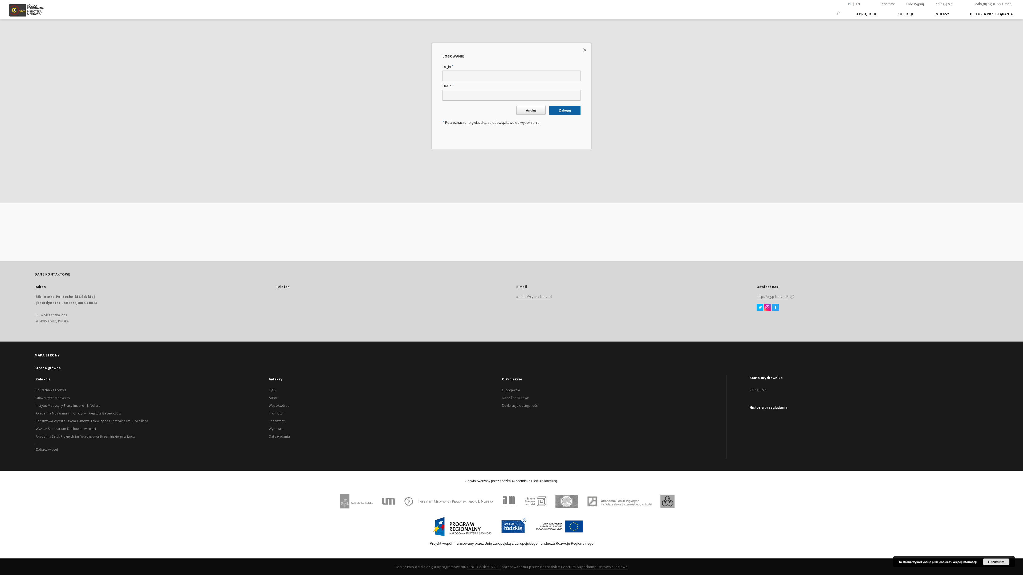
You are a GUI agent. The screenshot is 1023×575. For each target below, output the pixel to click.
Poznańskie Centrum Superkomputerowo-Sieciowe (584, 567)
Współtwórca (279, 405)
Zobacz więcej (47, 449)
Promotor (276, 413)
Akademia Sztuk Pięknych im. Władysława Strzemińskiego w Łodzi (86, 436)
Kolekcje (906, 14)
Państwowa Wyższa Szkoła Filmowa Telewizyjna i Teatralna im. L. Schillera (92, 421)
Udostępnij (915, 4)
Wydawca (276, 428)
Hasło (448, 86)
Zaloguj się (944, 4)
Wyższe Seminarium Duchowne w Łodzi (66, 428)
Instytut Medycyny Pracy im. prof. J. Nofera (68, 405)
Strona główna (48, 368)
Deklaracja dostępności (520, 405)
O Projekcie (866, 14)
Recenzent (277, 421)
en (858, 4)
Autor (273, 398)
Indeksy (942, 14)
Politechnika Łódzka (51, 390)
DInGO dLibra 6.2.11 (484, 567)
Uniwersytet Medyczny (53, 398)
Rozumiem (996, 561)
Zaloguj (565, 110)
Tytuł (272, 390)
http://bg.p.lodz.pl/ (772, 296)
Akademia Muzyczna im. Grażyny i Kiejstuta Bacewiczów (78, 413)
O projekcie (511, 390)
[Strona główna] (839, 11)
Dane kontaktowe (515, 398)
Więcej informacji (965, 562)
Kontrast (888, 4)
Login (448, 66)
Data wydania (279, 436)
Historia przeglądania (991, 14)
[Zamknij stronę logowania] (585, 50)
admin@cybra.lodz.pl (534, 296)
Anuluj (531, 110)
